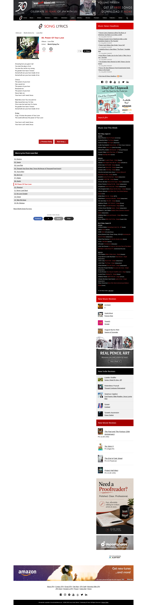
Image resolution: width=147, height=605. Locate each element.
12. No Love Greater (21, 194)
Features (112, 18)
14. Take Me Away (20, 200)
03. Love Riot (18, 165)
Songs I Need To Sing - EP (113, 380)
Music (31, 18)
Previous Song (46, 142)
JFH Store (59, 589)
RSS (120, 76)
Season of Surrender (111, 332)
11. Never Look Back (21, 190)
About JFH (50, 586)
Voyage (106, 324)
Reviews (47, 18)
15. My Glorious (19, 203)
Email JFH (68, 586)
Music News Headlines (108, 26)
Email (58, 218)
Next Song (61, 142)
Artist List (18, 33)
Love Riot (39, 33)
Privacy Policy (105, 602)
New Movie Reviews (107, 422)
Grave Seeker (109, 415)
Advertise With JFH (93, 586)
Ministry (79, 18)
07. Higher (17, 178)
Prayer (76, 589)
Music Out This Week (107, 127)
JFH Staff (83, 586)
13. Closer (17, 197)
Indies (55, 18)
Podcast (96, 18)
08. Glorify (17, 181)
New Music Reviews (107, 299)
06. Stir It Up (18, 175)
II (104, 307)
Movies (88, 18)
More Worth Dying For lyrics (23, 209)
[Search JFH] (127, 17)
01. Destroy (18, 159)
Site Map (76, 586)
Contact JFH (59, 586)
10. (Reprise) (18, 187)
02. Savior (17, 162)
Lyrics (72, 18)
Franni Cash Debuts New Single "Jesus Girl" (112, 45)
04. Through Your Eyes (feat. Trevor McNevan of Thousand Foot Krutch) (37, 168)
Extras (120, 18)
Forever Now (108, 316)
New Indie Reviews (106, 371)
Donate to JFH (68, 589)
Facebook (38, 218)
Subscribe (83, 589)
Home (24, 18)
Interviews (64, 18)
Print (68, 218)
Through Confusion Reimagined (114, 388)
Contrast (107, 407)
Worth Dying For (29, 33)
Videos (105, 18)
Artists (39, 18)
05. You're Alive (19, 171)
